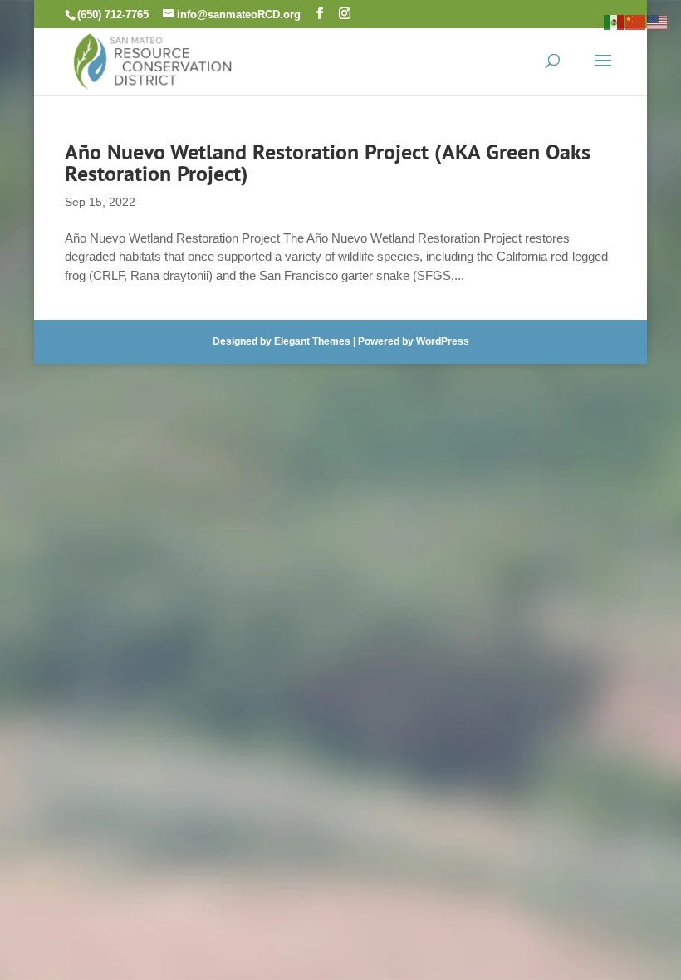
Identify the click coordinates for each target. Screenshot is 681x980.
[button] (320, 13)
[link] (153, 59)
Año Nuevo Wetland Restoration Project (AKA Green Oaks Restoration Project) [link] (327, 162)
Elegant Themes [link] (312, 341)
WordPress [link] (442, 341)
